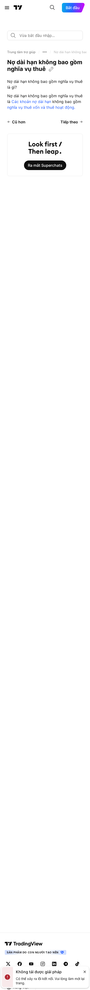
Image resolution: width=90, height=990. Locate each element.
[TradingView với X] (8, 964)
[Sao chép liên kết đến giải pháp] (51, 69)
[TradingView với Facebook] (19, 964)
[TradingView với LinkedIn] (54, 964)
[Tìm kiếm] (52, 7)
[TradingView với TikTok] (77, 964)
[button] (21, 52)
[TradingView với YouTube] (31, 964)
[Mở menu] (7, 7)
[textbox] (47, 35)
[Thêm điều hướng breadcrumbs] (44, 52)
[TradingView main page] (24, 943)
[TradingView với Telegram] (65, 964)
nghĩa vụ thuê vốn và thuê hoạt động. (41, 107)
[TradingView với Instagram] (42, 964)
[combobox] (45, 35)
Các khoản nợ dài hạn (31, 101)
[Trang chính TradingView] (18, 7)
